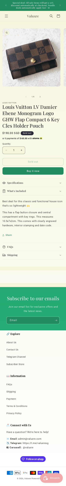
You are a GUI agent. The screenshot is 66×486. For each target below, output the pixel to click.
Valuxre (27, 478)
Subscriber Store (15, 364)
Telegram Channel (16, 357)
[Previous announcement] (5, 5)
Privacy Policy (13, 413)
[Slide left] (25, 96)
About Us (11, 342)
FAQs (9, 384)
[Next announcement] (60, 5)
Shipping (11, 391)
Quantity (6, 144)
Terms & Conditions (16, 406)
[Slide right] (40, 96)
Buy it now (33, 171)
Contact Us (12, 349)
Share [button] (9, 235)
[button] (6, 16)
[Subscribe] (55, 320)
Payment (11, 399)
